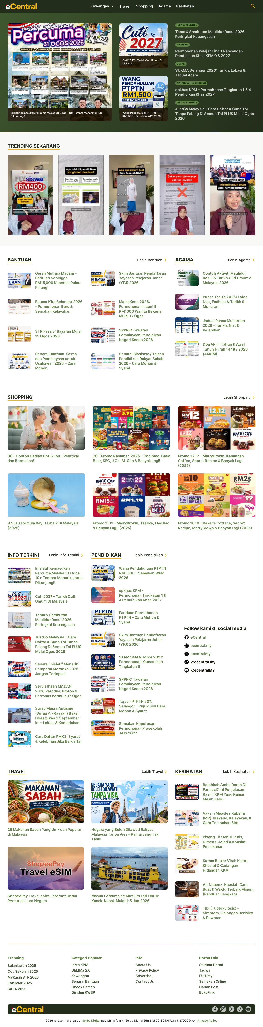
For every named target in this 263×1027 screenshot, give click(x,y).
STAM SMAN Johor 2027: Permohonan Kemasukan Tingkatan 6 (141, 662)
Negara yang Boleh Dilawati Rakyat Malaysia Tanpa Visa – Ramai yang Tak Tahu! (124, 834)
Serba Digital (91, 1020)
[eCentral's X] (231, 1009)
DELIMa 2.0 (81, 970)
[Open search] (253, 6)
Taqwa (204, 970)
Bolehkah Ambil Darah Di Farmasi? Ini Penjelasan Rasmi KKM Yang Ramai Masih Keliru (224, 792)
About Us (143, 965)
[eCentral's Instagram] (223, 1009)
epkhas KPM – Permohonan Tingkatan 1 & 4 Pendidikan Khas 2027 (142, 595)
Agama (164, 6)
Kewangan (80, 976)
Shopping (144, 6)
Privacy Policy (147, 970)
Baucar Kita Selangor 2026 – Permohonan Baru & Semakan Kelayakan (59, 306)
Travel (124, 6)
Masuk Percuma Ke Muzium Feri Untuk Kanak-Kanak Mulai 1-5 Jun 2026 (125, 898)
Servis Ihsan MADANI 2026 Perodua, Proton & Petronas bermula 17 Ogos (58, 691)
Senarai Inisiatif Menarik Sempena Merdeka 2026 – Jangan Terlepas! (58, 669)
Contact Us (144, 981)
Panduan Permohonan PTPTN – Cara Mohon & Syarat (139, 617)
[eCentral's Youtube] (248, 1009)
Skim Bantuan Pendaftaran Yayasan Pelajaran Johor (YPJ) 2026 (142, 278)
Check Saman (83, 987)
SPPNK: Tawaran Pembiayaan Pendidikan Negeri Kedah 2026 (140, 335)
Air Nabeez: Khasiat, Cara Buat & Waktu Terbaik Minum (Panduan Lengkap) (228, 889)
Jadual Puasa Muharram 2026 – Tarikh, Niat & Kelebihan (224, 325)
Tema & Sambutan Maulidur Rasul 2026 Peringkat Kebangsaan (55, 620)
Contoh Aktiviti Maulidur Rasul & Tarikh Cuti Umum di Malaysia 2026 (228, 278)
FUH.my (205, 976)
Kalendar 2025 (20, 983)
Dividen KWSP (83, 992)
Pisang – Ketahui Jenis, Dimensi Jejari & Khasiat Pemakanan (224, 842)
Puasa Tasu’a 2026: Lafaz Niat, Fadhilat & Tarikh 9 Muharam (225, 301)
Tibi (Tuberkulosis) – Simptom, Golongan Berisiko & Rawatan (228, 913)
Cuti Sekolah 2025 (23, 971)
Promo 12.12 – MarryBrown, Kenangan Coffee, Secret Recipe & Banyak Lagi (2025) (211, 461)
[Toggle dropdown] (112, 6)
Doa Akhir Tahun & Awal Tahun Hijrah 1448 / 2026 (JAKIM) (225, 349)
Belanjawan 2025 (22, 966)
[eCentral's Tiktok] (240, 1009)
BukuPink (207, 992)
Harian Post (208, 987)
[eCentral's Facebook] (215, 1009)
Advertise (143, 976)
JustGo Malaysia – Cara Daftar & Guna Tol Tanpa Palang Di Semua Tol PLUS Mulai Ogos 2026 (214, 114)
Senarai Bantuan (85, 981)
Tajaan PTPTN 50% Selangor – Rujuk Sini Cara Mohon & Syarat (142, 706)
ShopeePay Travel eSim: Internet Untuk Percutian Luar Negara (42, 898)
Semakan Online (212, 981)
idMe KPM (80, 965)
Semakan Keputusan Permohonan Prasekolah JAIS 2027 (140, 728)
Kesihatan (185, 6)
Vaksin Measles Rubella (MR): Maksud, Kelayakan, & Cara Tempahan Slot (227, 818)
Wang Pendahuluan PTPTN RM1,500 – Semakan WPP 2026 (141, 114)
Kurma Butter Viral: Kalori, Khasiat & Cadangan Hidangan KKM (225, 865)
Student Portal (211, 965)
